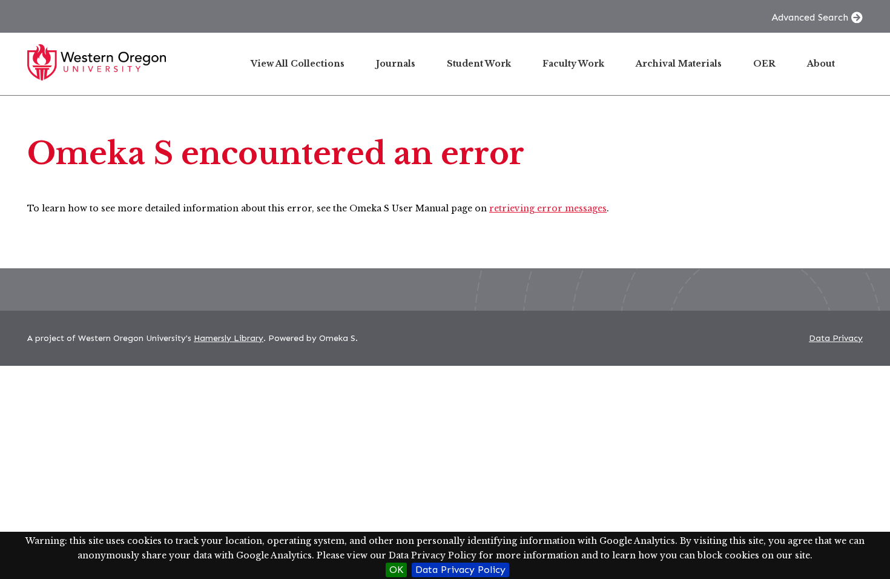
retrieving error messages (548, 208)
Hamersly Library (228, 338)
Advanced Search (809, 17)
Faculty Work (573, 63)
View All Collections (297, 63)
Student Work (479, 63)
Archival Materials (679, 63)
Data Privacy (836, 338)
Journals (395, 63)
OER (764, 63)
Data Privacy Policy (460, 569)
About (821, 63)
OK (396, 569)
